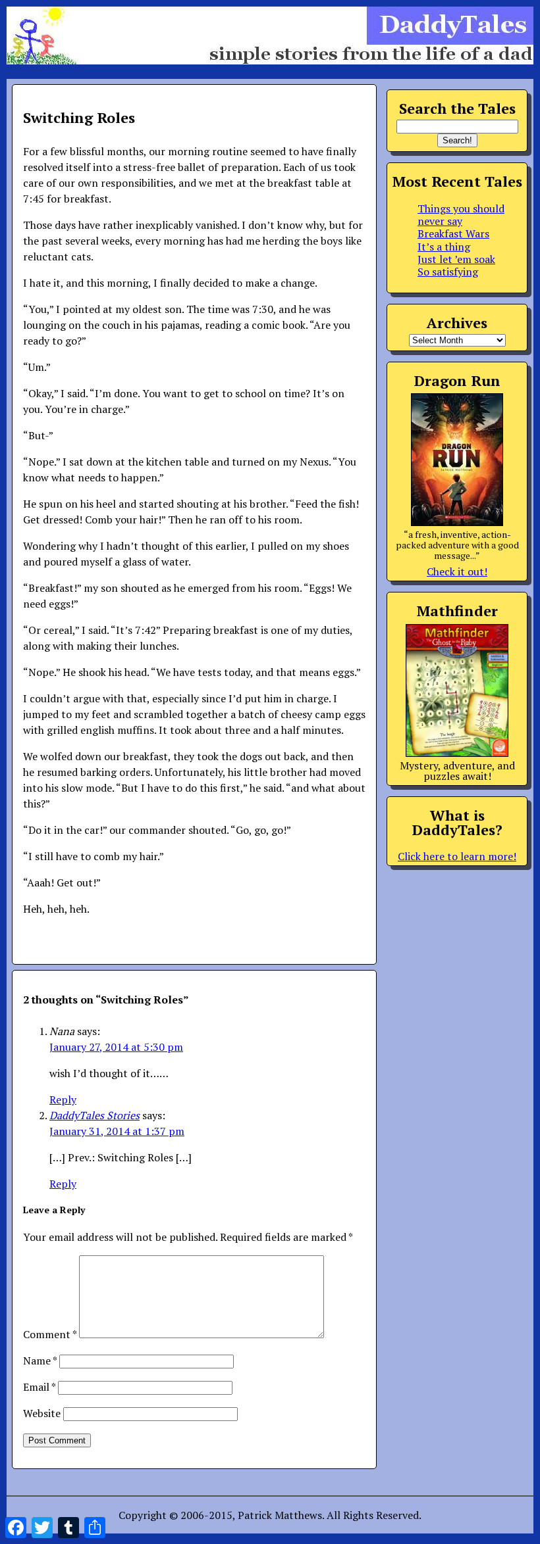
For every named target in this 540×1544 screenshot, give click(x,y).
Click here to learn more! (457, 856)
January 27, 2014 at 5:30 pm (116, 1047)
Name (40, 1360)
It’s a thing (444, 246)
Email (39, 1387)
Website (42, 1413)
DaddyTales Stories (94, 1115)
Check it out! (457, 571)
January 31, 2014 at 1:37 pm (116, 1131)
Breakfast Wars (453, 233)
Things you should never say (461, 214)
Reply (62, 1099)
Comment (49, 1334)
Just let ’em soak (456, 259)
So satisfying (448, 271)
